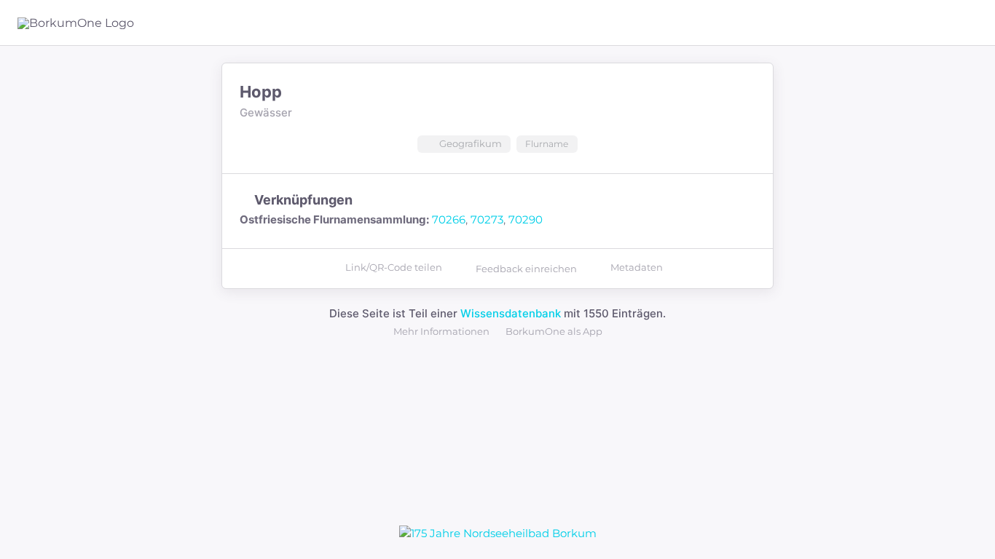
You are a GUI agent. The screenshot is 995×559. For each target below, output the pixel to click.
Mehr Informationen (441, 331)
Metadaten (636, 267)
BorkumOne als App (554, 331)
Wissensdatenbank (510, 313)
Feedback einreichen (526, 268)
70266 (448, 219)
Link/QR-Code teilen (393, 267)
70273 (487, 219)
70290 (525, 219)
